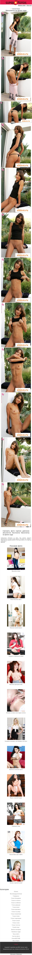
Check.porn (19, 954)
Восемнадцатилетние (16, 893)
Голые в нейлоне (16, 902)
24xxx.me (29, 5)
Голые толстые (16, 925)
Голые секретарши (16, 918)
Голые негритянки (16, 914)
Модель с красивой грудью (16, 797)
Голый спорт (16, 927)
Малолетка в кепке (16, 571)
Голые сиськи (16, 920)
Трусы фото (16, 934)
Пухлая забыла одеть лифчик (16, 854)
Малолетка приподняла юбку (15, 684)
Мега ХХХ (3, 542)
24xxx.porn (12, 954)
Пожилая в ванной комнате (16, 627)
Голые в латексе (16, 900)
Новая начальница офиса (16, 599)
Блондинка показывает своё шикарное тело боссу (16, 741)
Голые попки (16, 916)
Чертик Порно (16, 8)
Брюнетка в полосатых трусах (16, 769)
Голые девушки (16, 905)
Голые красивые (16, 909)
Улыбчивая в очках (16, 826)
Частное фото (16, 936)
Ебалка (16, 891)
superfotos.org (13, 947)
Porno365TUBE (16, 938)
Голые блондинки (16, 898)
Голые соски (16, 922)
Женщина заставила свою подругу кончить (16, 712)
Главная (16, 944)
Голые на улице (16, 911)
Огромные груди (15, 931)
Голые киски (16, 907)
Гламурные (16, 896)
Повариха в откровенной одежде (16, 656)
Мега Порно (16, 940)
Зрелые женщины (16, 929)
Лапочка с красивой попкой (16, 882)
